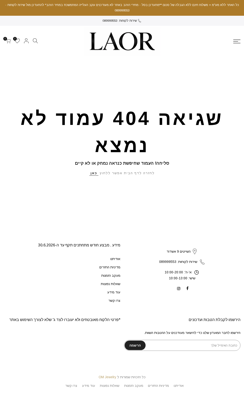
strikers (182, 246)
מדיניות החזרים (109, 267)
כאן (94, 173)
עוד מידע (113, 292)
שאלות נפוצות (110, 284)
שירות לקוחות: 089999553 (119, 20)
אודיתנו (115, 259)
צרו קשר (114, 300)
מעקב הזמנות (110, 275)
